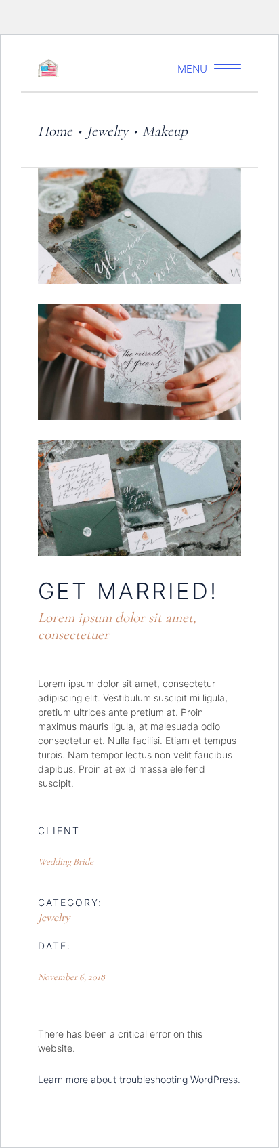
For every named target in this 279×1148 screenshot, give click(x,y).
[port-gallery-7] (139, 498)
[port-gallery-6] (139, 362)
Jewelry (107, 131)
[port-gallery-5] (139, 226)
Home (55, 131)
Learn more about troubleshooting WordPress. (139, 1079)
